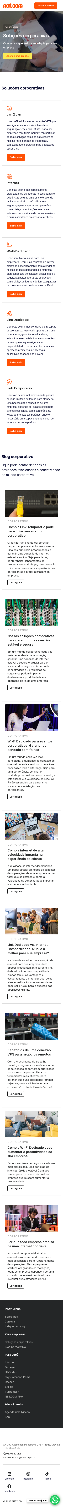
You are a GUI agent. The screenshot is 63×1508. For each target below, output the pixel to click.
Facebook (9, 1491)
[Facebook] (9, 1486)
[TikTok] (47, 1474)
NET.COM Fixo (14, 1396)
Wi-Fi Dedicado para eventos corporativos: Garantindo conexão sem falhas (29, 745)
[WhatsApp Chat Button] (55, 1500)
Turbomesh (12, 1391)
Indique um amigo (15, 1326)
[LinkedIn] (9, 1474)
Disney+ (10, 1367)
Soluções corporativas (19, 1342)
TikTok (47, 1478)
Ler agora (16, 582)
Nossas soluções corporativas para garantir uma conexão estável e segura (30, 640)
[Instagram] (28, 1474)
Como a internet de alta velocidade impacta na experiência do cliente (25, 854)
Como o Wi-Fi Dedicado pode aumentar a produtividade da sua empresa (29, 1152)
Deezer (9, 1382)
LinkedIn (9, 1478)
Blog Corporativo (15, 1347)
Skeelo (9, 1386)
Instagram (28, 1478)
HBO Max (11, 1372)
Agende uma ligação (17, 1412)
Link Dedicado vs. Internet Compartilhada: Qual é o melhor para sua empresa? (28, 949)
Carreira (10, 1321)
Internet (10, 1362)
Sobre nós (11, 1316)
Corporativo (17, 521)
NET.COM (17, 1501)
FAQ (7, 1417)
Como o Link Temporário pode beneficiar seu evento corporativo (30, 531)
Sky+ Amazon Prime (17, 1377)
